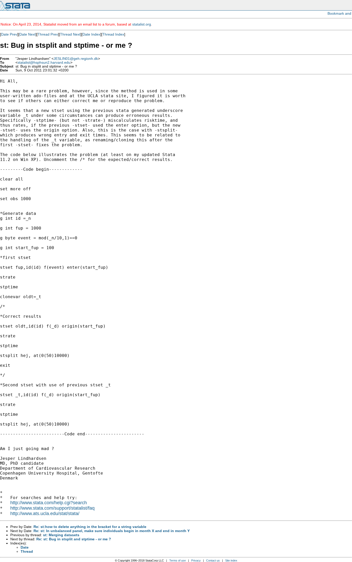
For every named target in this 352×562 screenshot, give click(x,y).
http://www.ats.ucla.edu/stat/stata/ (44, 513)
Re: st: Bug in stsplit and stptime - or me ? (73, 539)
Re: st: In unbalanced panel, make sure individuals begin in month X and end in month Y (111, 531)
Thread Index (113, 34)
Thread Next (70, 34)
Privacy (196, 560)
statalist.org (141, 24)
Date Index (91, 34)
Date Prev (9, 34)
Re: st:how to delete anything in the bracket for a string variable (89, 527)
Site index (231, 560)
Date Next (27, 34)
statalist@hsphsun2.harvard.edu (44, 62)
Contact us (213, 560)
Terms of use (177, 560)
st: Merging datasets (61, 535)
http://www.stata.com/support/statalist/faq (52, 508)
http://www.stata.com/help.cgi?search (48, 502)
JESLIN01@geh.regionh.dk (76, 59)
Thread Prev (48, 34)
